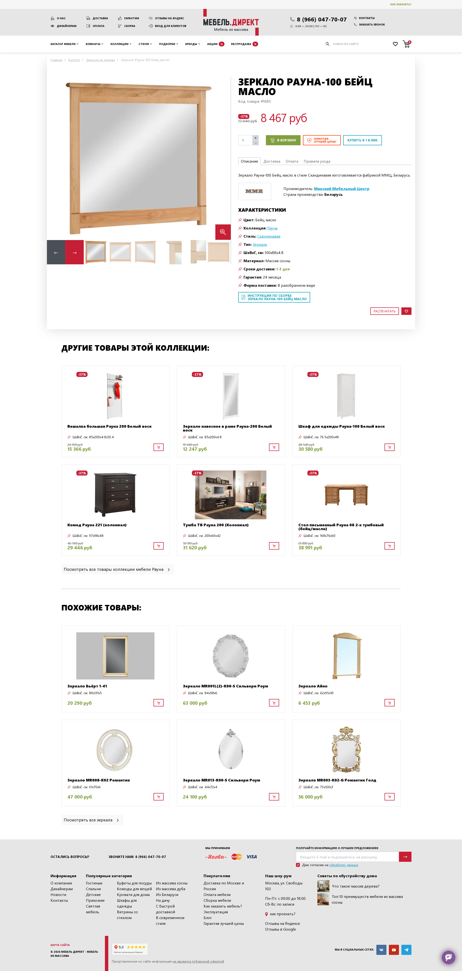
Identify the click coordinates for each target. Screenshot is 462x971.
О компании (61, 882)
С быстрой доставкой (165, 908)
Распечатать (385, 311)
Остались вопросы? (70, 856)
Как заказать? (400, 4)
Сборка (129, 26)
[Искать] (327, 44)
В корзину (286, 140)
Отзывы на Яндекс (169, 18)
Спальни (93, 888)
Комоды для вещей (134, 888)
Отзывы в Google (280, 929)
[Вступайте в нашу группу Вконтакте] (381, 950)
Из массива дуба (170, 888)
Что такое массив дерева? (355, 885)
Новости (58, 894)
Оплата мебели (217, 894)
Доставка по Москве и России (224, 885)
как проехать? (282, 913)
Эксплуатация (216, 911)
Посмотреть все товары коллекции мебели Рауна (114, 569)
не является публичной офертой (198, 961)
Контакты (367, 18)
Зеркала (260, 244)
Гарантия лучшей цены (224, 923)
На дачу (163, 900)
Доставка (100, 18)
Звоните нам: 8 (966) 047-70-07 (137, 856)
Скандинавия (268, 236)
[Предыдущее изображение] (54, 158)
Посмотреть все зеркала (89, 819)
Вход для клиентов (170, 26)
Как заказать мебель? (223, 905)
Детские (93, 894)
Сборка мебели (217, 900)
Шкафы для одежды (127, 903)
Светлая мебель (93, 908)
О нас (61, 18)
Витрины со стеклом (127, 914)
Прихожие (95, 900)
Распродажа (244, 43)
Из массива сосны (171, 882)
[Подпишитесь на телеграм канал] (406, 950)
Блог (208, 917)
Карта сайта (60, 945)
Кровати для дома (133, 894)
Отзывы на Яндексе (282, 923)
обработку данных (343, 865)
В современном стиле (170, 920)
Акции (215, 43)
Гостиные (94, 882)
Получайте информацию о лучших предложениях (337, 848)
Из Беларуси (167, 894)
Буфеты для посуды (134, 882)
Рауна (272, 227)
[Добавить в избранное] (406, 311)
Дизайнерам (67, 26)
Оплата (98, 26)
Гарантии (131, 18)
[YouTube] (394, 950)
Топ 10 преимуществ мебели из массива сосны (367, 899)
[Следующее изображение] (223, 158)
